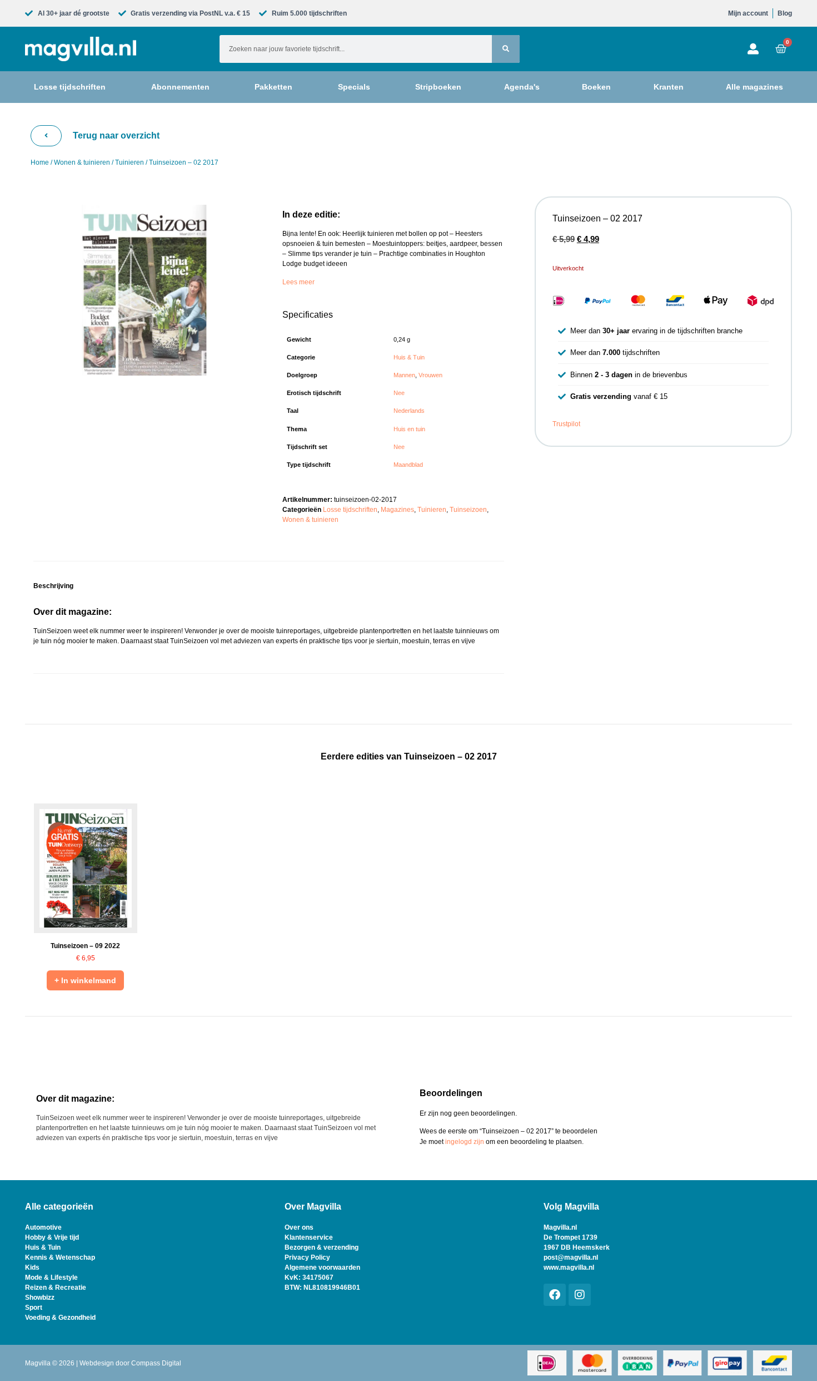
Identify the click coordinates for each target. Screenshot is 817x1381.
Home (40, 162)
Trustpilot (566, 424)
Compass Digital (156, 1363)
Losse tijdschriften (350, 510)
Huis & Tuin (409, 357)
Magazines (397, 510)
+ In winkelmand (85, 980)
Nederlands (409, 410)
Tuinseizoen (468, 510)
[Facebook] (555, 1295)
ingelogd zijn (464, 1142)
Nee (399, 392)
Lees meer (298, 282)
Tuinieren (129, 162)
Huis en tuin (409, 429)
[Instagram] (580, 1295)
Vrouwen (430, 375)
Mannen (404, 375)
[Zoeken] (506, 49)
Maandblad (408, 464)
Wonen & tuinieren (82, 162)
